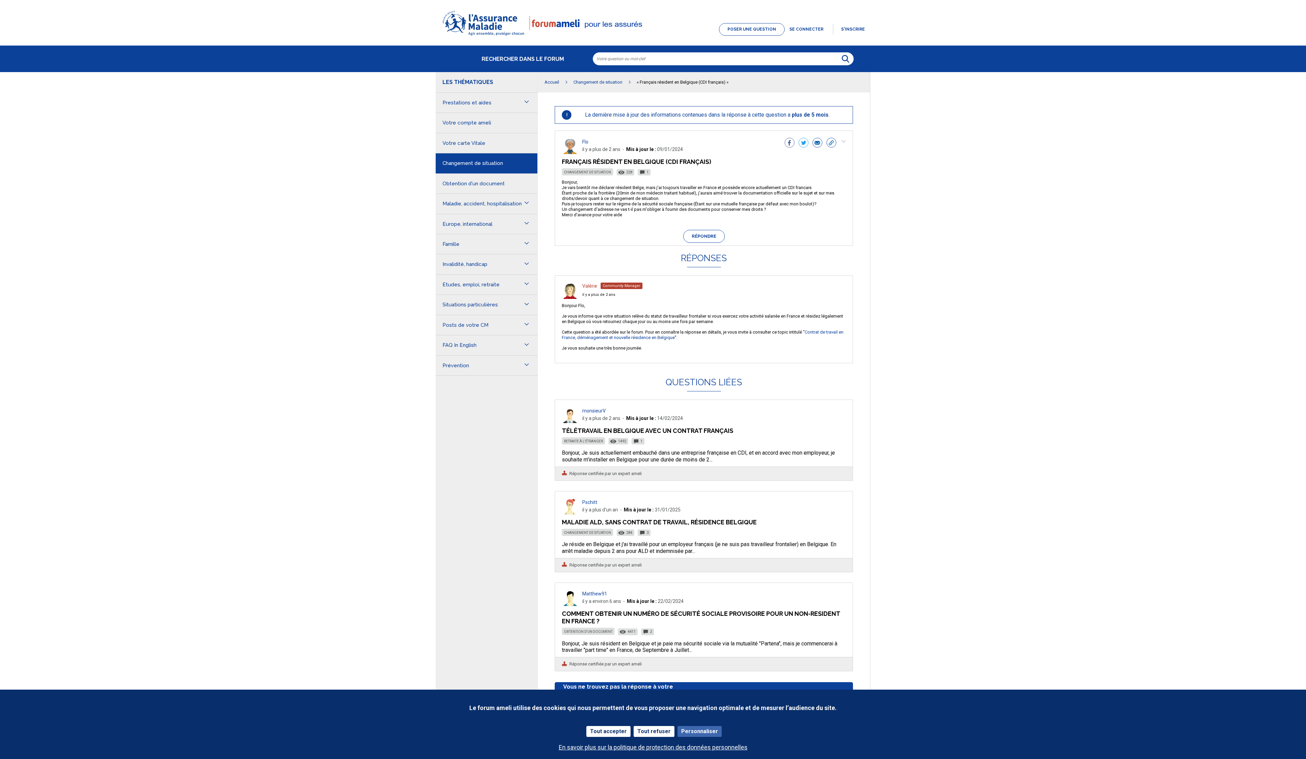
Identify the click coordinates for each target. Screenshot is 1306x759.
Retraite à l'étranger (583, 441)
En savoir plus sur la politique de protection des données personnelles (653, 747)
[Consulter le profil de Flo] (570, 152)
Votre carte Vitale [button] (463, 143)
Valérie (589, 286)
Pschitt (589, 502)
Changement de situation (587, 172)
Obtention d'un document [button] (473, 184)
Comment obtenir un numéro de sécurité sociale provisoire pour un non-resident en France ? (701, 617)
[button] (653, 36)
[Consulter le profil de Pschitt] (570, 512)
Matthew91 (594, 593)
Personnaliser (699, 731)
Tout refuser (654, 731)
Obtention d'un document (588, 632)
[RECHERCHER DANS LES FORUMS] (845, 58)
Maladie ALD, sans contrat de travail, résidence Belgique (659, 522)
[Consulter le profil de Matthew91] (570, 604)
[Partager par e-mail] (817, 143)
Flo (585, 142)
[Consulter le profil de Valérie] (570, 297)
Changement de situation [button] (472, 163)
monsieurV (594, 411)
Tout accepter (608, 731)
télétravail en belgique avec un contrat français (647, 430)
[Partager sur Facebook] (789, 143)
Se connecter (806, 29)
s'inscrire (853, 29)
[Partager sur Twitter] (803, 143)
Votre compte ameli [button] (466, 123)
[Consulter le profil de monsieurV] (570, 421)
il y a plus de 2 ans (598, 294)
